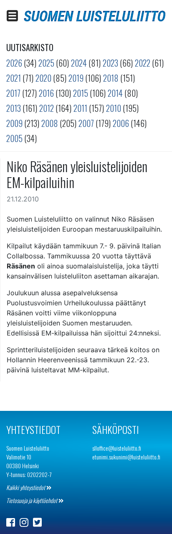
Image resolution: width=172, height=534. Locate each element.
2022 (142, 63)
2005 (14, 138)
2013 (13, 108)
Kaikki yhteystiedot (26, 487)
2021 (13, 78)
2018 (111, 78)
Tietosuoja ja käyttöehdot (32, 500)
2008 (49, 123)
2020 (43, 78)
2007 (86, 123)
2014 (115, 93)
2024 (79, 63)
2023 (110, 63)
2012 (46, 108)
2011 (80, 108)
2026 (14, 63)
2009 (14, 123)
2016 (46, 93)
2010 (113, 108)
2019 (75, 78)
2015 (80, 93)
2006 (121, 123)
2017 (13, 93)
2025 (46, 63)
